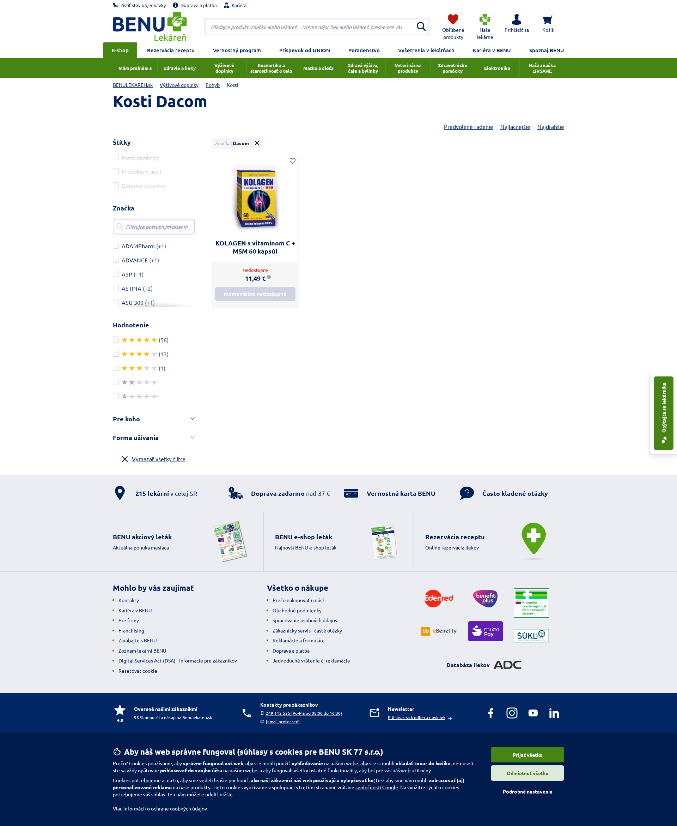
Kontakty (128, 600)
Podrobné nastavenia (528, 791)
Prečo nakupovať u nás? (298, 600)
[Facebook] (491, 713)
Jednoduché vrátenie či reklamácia (311, 660)
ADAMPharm (138, 245)
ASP (127, 274)
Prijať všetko (528, 754)
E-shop (120, 50)
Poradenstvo (364, 50)
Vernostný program (237, 50)
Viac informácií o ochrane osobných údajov (160, 808)
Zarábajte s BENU (137, 640)
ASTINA (131, 288)
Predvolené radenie (468, 126)
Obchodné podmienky (297, 610)
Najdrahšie (550, 126)
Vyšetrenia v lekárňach (426, 50)
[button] (516, 26)
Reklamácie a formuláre (299, 640)
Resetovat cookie (137, 670)
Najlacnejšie (515, 126)
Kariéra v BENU (492, 50)
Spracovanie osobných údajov (305, 620)
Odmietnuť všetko (528, 773)
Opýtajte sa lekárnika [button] (663, 408)
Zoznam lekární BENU (142, 650)
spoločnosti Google (376, 787)
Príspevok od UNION (304, 50)
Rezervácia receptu (171, 50)
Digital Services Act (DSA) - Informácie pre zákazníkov (177, 660)
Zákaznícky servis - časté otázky (307, 630)
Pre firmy (128, 620)
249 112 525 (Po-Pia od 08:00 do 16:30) (304, 713)
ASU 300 (133, 302)
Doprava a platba (291, 650)
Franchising (131, 630)
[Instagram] (512, 713)
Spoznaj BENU (546, 50)
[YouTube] (533, 713)
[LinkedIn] (554, 713)
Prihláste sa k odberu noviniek (416, 717)
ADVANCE (135, 259)
